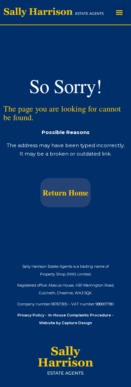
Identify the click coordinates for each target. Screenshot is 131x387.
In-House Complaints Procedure (79, 315)
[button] (119, 12)
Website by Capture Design (65, 322)
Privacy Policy (30, 315)
